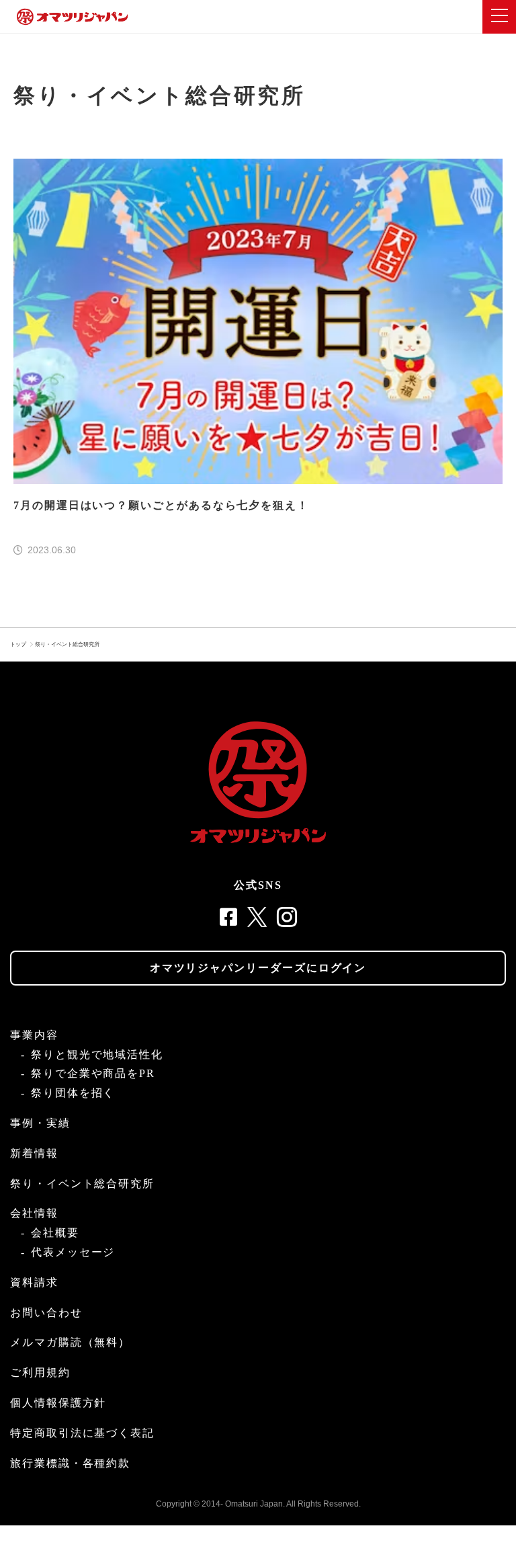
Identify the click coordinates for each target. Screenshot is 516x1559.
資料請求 (34, 1282)
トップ (18, 644)
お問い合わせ (46, 1312)
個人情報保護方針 (58, 1402)
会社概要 (55, 1232)
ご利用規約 (40, 1372)
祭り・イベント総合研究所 (67, 644)
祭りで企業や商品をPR (93, 1073)
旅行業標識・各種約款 (70, 1463)
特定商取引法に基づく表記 (82, 1433)
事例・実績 (40, 1123)
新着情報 (34, 1153)
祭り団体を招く (73, 1092)
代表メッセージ (73, 1252)
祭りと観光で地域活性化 (97, 1054)
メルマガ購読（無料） (70, 1342)
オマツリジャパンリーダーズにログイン (258, 967)
